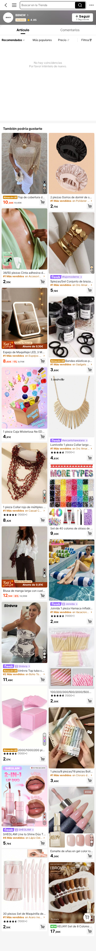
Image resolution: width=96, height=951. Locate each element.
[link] (8, 18)
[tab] (22, 30)
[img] (24, 345)
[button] (6, 5)
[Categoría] (14, 5)
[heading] (42, 15)
